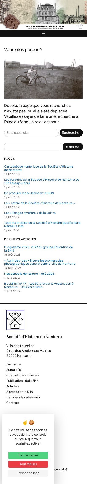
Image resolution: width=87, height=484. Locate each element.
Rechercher (71, 132)
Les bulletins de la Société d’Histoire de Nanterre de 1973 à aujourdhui (41, 181)
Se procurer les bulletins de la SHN (29, 193)
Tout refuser (28, 464)
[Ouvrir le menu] (43, 33)
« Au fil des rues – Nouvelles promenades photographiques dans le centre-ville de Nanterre (39, 262)
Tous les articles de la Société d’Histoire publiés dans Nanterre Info (42, 224)
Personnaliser (28, 473)
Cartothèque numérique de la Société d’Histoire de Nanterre (38, 168)
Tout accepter (28, 455)
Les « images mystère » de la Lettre (30, 212)
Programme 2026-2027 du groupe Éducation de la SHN (38, 248)
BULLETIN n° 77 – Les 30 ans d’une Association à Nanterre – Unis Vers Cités (39, 285)
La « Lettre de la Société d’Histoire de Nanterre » (39, 203)
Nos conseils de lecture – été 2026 (29, 273)
